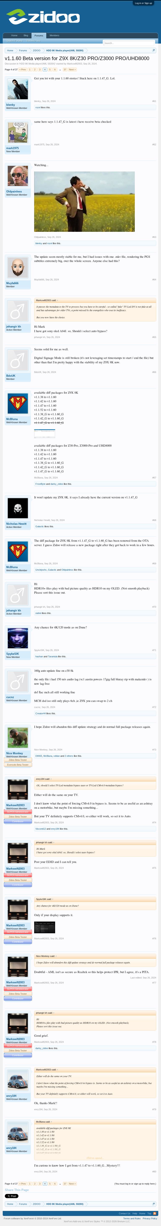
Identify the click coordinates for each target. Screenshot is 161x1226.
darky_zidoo (57, 484)
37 (65, 69)
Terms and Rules (132, 1218)
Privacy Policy (150, 1218)
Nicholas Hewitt (16, 523)
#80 (154, 1171)
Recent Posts (33, 41)
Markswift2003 (74, 63)
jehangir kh (13, 326)
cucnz (10, 697)
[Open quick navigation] (153, 50)
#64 (154, 279)
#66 (154, 372)
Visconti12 (40, 829)
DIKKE (38, 756)
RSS (154, 1213)
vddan (56, 756)
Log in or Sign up (143, 3)
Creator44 (40, 713)
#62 (154, 144)
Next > (72, 69)
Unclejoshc (41, 570)
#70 (154, 607)
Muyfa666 (12, 283)
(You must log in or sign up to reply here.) (135, 1183)
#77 (154, 982)
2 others (69, 756)
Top (149, 1213)
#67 (154, 477)
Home (14, 35)
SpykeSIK (12, 653)
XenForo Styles (92, 1221)
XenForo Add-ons (73, 1221)
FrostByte (40, 484)
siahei (38, 613)
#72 (154, 707)
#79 (154, 1109)
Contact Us (124, 1213)
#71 (154, 650)
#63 (154, 237)
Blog (26, 35)
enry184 (55, 829)
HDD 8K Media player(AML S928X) (37, 63)
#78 (154, 1042)
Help (134, 1213)
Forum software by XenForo (33, 1218)
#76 (154, 938)
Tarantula (52, 656)
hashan (39, 656)
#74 (154, 822)
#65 (154, 337)
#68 (154, 520)
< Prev (22, 69)
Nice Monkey (14, 753)
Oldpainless (14, 191)
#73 (154, 749)
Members (54, 35)
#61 (154, 101)
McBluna (12, 419)
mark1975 (12, 148)
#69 (154, 563)
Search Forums (14, 41)
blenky (10, 104)
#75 (154, 868)
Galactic (39, 526)
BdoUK (10, 375)
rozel (37, 107)
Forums (39, 35)
